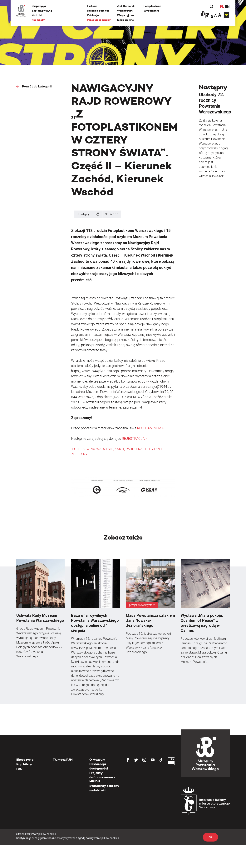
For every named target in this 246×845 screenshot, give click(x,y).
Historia (92, 6)
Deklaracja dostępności (98, 766)
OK (210, 837)
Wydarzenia (151, 10)
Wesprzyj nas (125, 15)
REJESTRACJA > (134, 438)
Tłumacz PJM (63, 760)
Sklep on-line (125, 20)
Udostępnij (83, 214)
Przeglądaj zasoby (99, 20)
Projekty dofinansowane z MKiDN (102, 777)
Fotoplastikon (152, 6)
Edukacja (93, 15)
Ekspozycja (39, 6)
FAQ (19, 769)
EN (227, 6)
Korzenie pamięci (98, 10)
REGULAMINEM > (150, 428)
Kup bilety (38, 20)
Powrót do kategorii (37, 86)
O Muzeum (97, 760)
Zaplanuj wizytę (42, 10)
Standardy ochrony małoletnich (104, 788)
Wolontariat (125, 10)
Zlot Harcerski (126, 6)
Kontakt (37, 15)
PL (222, 6)
